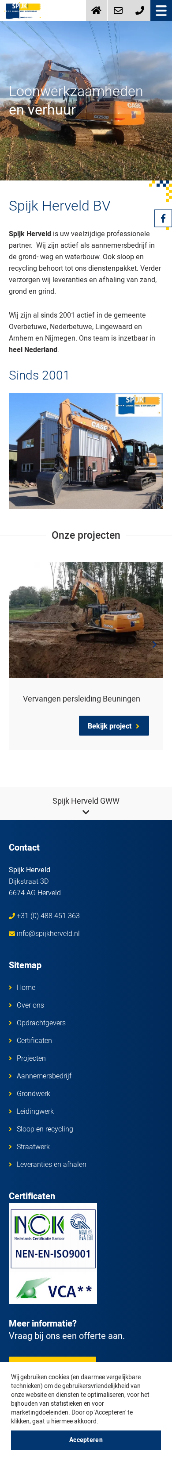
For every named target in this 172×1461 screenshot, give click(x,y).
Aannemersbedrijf (44, 1076)
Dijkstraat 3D (35, 881)
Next (154, 644)
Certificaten (34, 1040)
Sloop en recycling (45, 1129)
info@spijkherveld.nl (48, 933)
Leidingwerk (35, 1111)
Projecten (31, 1058)
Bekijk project (109, 726)
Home (26, 987)
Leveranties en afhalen (51, 1164)
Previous (17, 644)
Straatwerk (33, 1147)
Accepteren (86, 1440)
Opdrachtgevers (41, 1023)
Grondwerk (33, 1094)
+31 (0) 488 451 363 (48, 916)
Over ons (30, 1005)
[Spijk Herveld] (22, 10)
